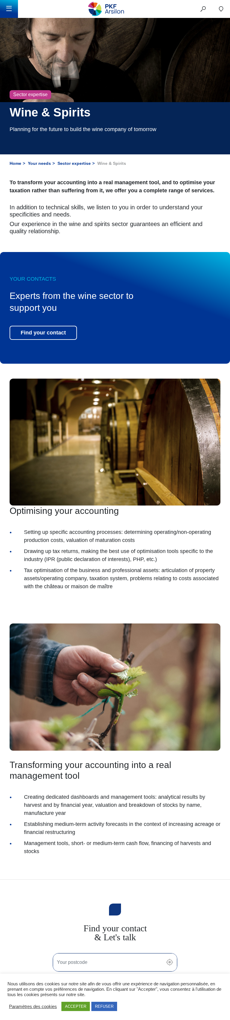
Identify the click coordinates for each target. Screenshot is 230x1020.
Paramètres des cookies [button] (33, 1006)
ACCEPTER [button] (75, 1006)
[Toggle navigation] (9, 9)
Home (15, 163)
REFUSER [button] (104, 1006)
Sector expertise (74, 163)
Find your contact (43, 333)
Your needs (39, 163)
